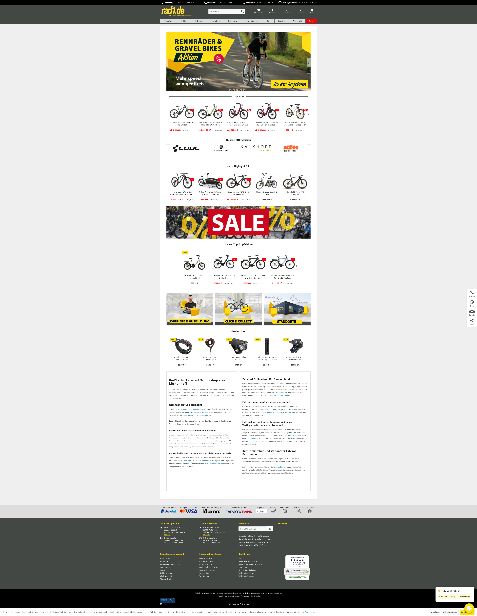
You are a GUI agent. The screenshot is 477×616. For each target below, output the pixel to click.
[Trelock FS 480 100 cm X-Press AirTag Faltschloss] (267, 346)
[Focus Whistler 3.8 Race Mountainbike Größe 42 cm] (295, 111)
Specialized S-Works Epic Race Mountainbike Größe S (181, 193)
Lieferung (164, 561)
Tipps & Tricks (166, 579)
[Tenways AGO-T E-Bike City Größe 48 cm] (224, 262)
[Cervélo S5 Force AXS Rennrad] (295, 181)
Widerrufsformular (246, 576)
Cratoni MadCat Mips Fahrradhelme (295, 358)
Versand (288, 412)
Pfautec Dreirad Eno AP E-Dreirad (267, 193)
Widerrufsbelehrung (247, 573)
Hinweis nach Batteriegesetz (250, 564)
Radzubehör (202, 461)
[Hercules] (186, 148)
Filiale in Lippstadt (251, 438)
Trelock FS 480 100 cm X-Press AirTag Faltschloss (267, 358)
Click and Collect (280, 467)
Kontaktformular (264, 441)
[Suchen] (242, 11)
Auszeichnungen (206, 561)
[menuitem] (226, 12)
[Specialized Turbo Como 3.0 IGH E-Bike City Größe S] (267, 111)
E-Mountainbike (197, 409)
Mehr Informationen (306, 612)
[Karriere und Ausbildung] (190, 309)
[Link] (238, 61)
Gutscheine (165, 558)
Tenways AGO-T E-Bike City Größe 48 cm (224, 276)
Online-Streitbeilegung (248, 570)
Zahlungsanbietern (267, 412)
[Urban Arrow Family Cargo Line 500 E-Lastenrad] (210, 181)
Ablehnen (435, 612)
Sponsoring (204, 573)
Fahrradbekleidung (216, 464)
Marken (172, 438)
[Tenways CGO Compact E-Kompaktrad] (194, 262)
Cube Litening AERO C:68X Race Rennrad (238, 193)
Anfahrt (167, 534)
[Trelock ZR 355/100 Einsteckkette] (210, 346)
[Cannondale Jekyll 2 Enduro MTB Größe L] (182, 111)
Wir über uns (204, 576)
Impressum (243, 567)
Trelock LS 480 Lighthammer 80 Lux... (238, 358)
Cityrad (177, 409)
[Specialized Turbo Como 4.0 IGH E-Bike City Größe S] (210, 111)
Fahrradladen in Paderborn (291, 435)
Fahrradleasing (205, 558)
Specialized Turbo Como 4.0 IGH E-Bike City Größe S (210, 123)
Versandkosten (233, 593)
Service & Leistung (207, 570)
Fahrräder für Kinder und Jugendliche (197, 415)
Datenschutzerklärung (247, 561)
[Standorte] (287, 309)
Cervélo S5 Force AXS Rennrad (295, 193)
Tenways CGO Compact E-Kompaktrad (194, 276)
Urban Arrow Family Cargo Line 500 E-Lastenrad (210, 193)
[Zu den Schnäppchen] (238, 222)
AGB (240, 558)
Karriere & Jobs (205, 564)
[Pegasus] (290, 148)
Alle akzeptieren (450, 612)
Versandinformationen (281, 395)
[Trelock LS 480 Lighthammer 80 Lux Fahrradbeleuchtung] (238, 346)
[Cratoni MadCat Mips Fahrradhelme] (295, 346)
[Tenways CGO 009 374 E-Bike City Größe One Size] (253, 262)
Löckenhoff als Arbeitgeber (210, 567)
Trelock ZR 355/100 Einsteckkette (210, 358)
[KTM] (255, 148)
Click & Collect (166, 576)
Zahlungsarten (166, 573)
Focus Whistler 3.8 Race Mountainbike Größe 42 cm (295, 123)
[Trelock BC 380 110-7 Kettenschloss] (182, 346)
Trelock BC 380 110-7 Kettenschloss (182, 358)
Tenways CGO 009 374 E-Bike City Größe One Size (253, 276)
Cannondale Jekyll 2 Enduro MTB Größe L (181, 123)
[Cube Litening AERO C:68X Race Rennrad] (238, 181)
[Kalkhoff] (221, 148)
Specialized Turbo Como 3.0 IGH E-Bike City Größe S (266, 123)
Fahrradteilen (188, 461)
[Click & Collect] (238, 309)
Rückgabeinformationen (170, 564)
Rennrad (184, 409)
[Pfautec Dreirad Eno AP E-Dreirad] (267, 181)
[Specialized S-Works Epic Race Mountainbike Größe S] (182, 181)
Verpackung (165, 567)
